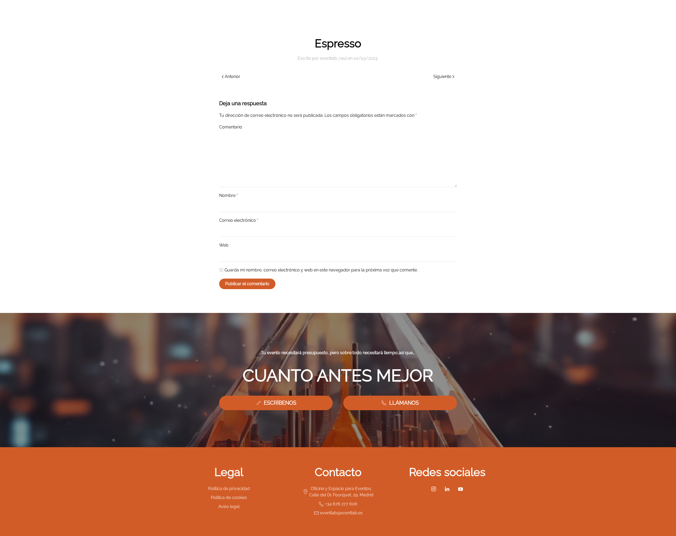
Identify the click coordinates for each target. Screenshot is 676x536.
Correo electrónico (238, 220)
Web (223, 245)
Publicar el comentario (247, 283)
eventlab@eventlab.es (341, 512)
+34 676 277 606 (341, 503)
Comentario (230, 127)
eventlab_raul (333, 58)
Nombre (228, 195)
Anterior (232, 76)
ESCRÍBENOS (280, 403)
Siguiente (442, 76)
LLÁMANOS (404, 403)
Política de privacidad (229, 488)
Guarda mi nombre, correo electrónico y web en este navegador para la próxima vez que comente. (320, 269)
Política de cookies (229, 497)
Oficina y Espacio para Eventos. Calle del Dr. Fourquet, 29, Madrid (341, 491)
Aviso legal (229, 506)
